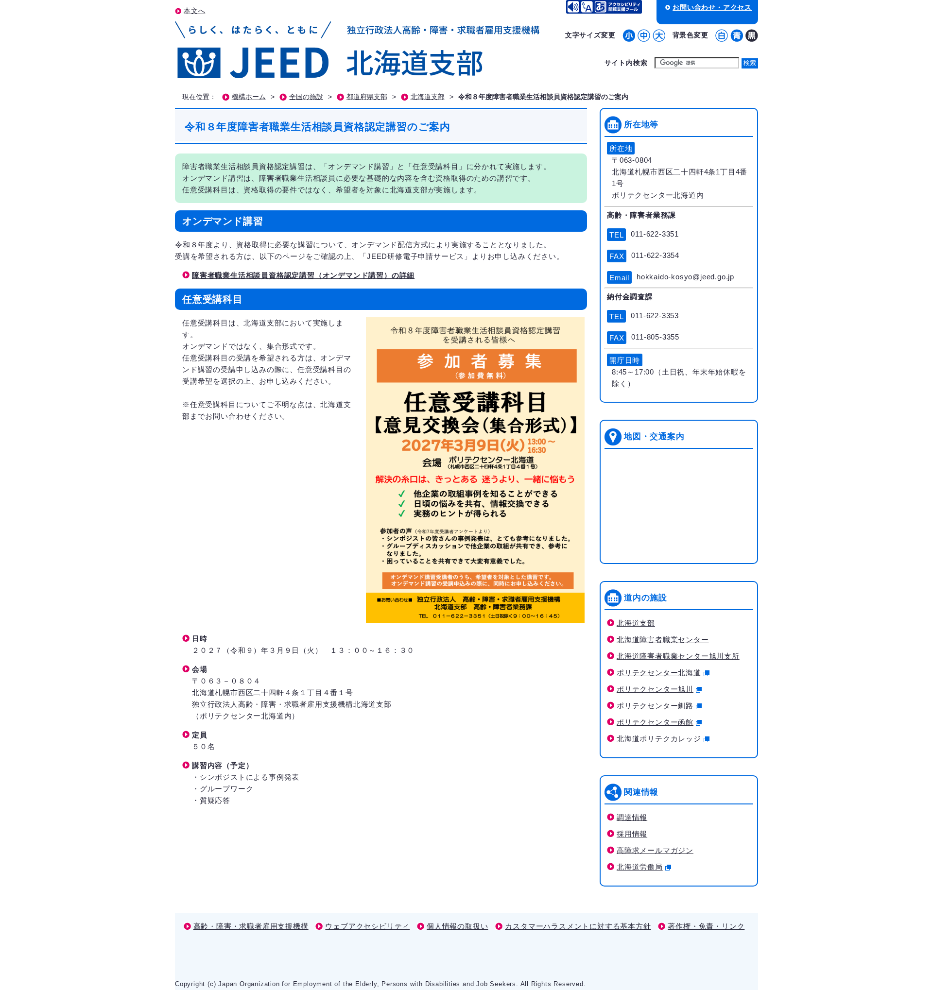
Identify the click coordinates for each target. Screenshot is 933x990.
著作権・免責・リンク (706, 926)
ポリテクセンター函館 (655, 722)
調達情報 (632, 817)
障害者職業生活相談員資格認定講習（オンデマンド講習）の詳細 (303, 275)
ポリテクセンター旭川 (655, 689)
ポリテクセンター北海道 (659, 672)
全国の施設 (306, 97)
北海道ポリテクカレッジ (659, 738)
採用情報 (632, 834)
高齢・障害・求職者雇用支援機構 (251, 926)
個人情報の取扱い (457, 926)
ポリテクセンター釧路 (655, 705)
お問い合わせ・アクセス (712, 7)
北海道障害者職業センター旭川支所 (678, 656)
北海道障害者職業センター (663, 639)
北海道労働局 (640, 867)
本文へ (194, 11)
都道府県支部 (366, 97)
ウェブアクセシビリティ (367, 926)
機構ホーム (249, 97)
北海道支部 (428, 97)
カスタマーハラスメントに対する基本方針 (578, 926)
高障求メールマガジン (655, 850)
